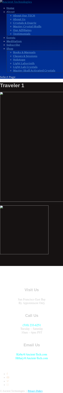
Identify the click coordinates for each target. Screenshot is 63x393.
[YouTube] (7, 377)
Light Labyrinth (24, 63)
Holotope (19, 59)
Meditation (14, 41)
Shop (9, 48)
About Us (19, 19)
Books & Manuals (24, 52)
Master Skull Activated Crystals (34, 70)
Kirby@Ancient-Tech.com (31, 354)
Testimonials (21, 33)
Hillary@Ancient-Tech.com (32, 358)
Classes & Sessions (25, 56)
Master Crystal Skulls (27, 26)
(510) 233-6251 (32, 325)
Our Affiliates (22, 30)
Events (10, 37)
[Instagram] (7, 384)
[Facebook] (7, 374)
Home (10, 8)
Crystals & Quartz (24, 22)
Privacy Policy (35, 391)
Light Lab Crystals (25, 66)
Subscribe (13, 44)
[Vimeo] (7, 381)
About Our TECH (24, 15)
